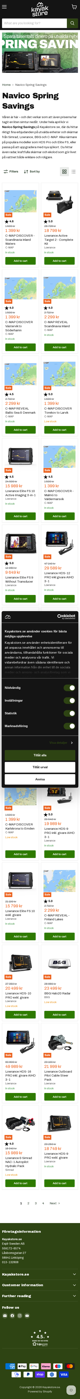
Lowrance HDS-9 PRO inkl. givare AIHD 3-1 (59, 832)
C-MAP (9, 247)
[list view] (73, 171)
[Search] (72, 23)
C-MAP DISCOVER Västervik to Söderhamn (19, 326)
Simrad (9, 1170)
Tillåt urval (40, 767)
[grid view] (64, 171)
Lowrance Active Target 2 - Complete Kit (58, 239)
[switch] (69, 700)
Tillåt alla (40, 755)
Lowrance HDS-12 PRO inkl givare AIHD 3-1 (59, 577)
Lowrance (49, 247)
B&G (47, 997)
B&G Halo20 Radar (57, 993)
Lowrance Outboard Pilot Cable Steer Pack (58, 1075)
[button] (40, 1338)
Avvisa (40, 779)
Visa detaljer (58, 742)
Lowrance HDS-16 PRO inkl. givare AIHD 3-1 (20, 1075)
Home (6, 84)
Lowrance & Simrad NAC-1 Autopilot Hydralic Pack (18, 1162)
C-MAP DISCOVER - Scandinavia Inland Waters (20, 239)
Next (53, 1203)
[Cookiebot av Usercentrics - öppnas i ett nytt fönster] (57, 616)
